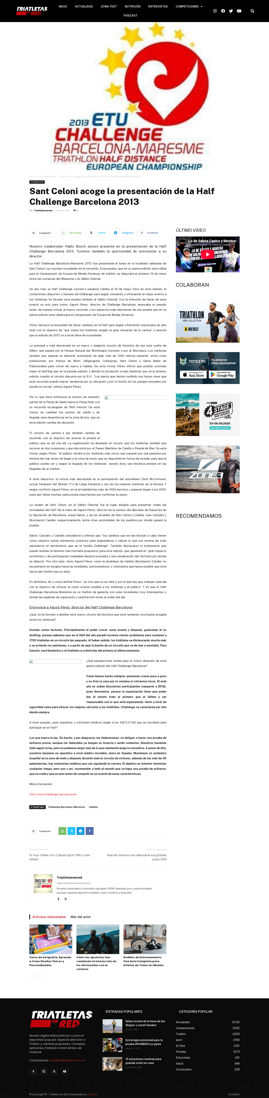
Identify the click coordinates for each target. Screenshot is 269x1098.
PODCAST (130, 15)
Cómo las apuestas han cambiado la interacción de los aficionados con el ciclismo (96, 963)
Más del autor (81, 917)
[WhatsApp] (62, 831)
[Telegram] (80, 831)
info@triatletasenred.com (67, 1060)
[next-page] (38, 977)
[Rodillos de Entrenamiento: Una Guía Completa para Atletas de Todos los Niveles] (144, 939)
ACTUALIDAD (84, 6)
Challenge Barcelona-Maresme (66, 807)
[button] (252, 11)
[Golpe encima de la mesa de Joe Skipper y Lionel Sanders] (112, 1026)
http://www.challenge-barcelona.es (53, 794)
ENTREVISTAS (158, 6)
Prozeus (92, 1094)
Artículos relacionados (49, 917)
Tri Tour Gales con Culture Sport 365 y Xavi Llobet (59, 857)
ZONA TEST (109, 6)
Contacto (234, 1094)
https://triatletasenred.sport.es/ (73, 883)
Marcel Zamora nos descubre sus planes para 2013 (136, 857)
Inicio (32, 176)
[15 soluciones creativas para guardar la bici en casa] (112, 1064)
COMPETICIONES (187, 6)
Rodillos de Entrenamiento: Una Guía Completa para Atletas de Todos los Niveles (143, 961)
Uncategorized (47, 176)
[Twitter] (71, 831)
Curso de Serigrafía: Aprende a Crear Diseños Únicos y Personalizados (50, 961)
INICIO (63, 6)
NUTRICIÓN (132, 6)
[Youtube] (65, 1072)
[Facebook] (90, 831)
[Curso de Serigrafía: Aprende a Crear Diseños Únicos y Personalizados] (50, 939)
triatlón (93, 807)
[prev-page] (31, 977)
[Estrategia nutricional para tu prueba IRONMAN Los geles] (112, 1045)
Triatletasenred (43, 210)
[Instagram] (44, 1072)
